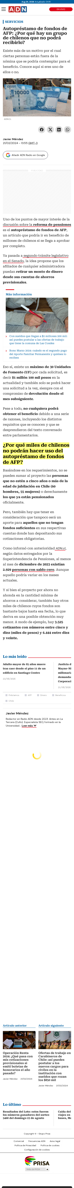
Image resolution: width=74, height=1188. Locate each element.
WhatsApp (67, 129)
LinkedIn (59, 129)
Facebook (41, 129)
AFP (30, 695)
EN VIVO (61, 9)
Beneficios (60, 695)
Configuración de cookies (37, 1149)
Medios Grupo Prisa (37, 1169)
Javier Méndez (13, 139)
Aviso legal (55, 1141)
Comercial (19, 1141)
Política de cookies (50, 1145)
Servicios (14, 22)
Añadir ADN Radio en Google (28, 155)
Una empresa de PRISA (37, 1161)
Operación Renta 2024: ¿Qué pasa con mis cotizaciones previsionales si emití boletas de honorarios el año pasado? (18, 1063)
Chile (11, 700)
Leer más (27, 725)
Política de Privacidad (25, 1145)
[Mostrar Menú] (3, 9)
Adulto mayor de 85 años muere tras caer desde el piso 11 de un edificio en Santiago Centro (24, 668)
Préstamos (14, 695)
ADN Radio (17, 9)
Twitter (50, 129)
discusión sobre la (37, 224)
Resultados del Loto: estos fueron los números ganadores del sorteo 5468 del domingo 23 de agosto (26, 1114)
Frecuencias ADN (36, 1141)
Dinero (43, 695)
